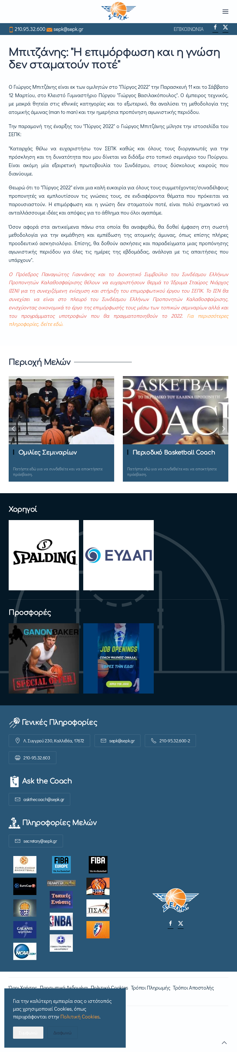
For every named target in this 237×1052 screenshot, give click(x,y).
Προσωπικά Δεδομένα (64, 987)
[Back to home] (118, 11)
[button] (225, 11)
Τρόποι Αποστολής (193, 987)
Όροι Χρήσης (23, 987)
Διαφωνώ (62, 1032)
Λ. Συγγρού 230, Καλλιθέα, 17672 (53, 740)
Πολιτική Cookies (109, 987)
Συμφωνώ (28, 1032)
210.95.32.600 (30, 28)
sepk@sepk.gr (68, 28)
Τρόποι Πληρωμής (150, 987)
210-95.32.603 (36, 758)
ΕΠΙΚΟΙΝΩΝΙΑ (189, 28)
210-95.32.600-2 (175, 740)
